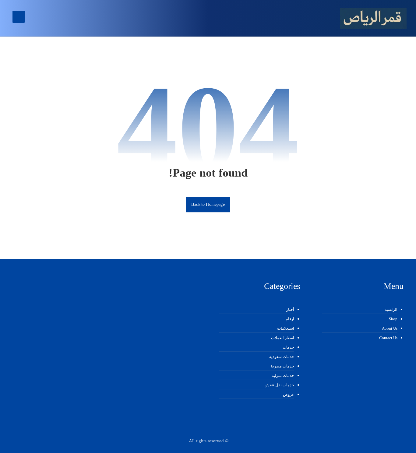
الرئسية (391, 309)
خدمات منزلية (283, 375)
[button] (18, 17)
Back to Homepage (208, 204)
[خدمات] (373, 18)
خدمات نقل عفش (279, 385)
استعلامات (285, 328)
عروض (288, 394)
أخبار (290, 309)
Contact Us (388, 337)
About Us (389, 328)
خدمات (288, 347)
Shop (393, 319)
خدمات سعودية (281, 356)
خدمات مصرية (282, 366)
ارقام (290, 319)
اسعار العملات (282, 337)
